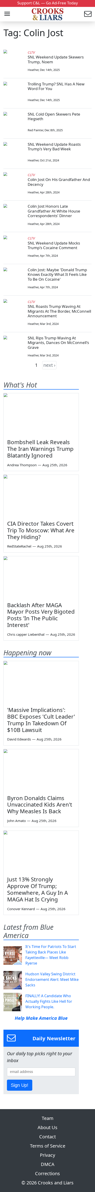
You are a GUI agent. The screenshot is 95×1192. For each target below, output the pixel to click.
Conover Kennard (21, 908)
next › (49, 365)
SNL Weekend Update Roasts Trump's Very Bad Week (54, 147)
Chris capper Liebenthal (26, 634)
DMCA (47, 1164)
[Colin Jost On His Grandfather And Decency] (13, 182)
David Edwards (19, 739)
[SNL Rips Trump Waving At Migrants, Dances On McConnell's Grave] (13, 346)
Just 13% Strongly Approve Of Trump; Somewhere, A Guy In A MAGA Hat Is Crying (37, 889)
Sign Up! (19, 1085)
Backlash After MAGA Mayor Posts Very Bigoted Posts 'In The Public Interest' (41, 615)
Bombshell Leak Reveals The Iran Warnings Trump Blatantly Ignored (40, 448)
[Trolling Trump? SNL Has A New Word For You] (13, 92)
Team (47, 1118)
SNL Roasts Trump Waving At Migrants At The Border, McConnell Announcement (59, 311)
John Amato (16, 820)
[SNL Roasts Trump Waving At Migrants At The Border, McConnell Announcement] (13, 309)
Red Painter (35, 130)
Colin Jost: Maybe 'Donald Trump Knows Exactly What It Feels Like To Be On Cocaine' (57, 274)
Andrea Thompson (22, 465)
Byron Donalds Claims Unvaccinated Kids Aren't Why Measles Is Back (39, 804)
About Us (47, 1127)
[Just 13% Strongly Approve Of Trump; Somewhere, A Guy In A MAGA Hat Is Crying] (41, 852)
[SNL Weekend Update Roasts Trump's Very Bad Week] (13, 152)
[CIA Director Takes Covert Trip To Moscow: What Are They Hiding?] (41, 496)
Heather (33, 70)
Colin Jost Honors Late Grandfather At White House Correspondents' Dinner (54, 211)
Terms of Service (47, 1146)
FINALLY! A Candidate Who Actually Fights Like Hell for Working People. (48, 1001)
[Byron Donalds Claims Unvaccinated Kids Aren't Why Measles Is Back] (41, 770)
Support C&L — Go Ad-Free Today (47, 3)
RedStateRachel (19, 546)
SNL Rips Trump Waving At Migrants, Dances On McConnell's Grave (58, 342)
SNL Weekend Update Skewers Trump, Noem (56, 59)
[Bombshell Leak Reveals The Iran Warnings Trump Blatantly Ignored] (41, 414)
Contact (47, 1137)
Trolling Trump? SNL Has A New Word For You (56, 86)
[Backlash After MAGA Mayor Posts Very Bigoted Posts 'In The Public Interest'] (41, 577)
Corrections (47, 1173)
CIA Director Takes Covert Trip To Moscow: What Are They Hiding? (40, 530)
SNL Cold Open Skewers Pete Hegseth (54, 116)
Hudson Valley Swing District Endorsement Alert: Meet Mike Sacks (52, 979)
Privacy (47, 1155)
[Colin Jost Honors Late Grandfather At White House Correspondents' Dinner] (13, 214)
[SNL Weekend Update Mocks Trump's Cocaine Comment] (13, 246)
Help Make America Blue (41, 1018)
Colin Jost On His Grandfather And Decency (59, 182)
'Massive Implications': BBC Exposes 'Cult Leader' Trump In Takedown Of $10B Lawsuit (41, 719)
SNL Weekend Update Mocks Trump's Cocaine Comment (54, 245)
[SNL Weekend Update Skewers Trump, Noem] (13, 60)
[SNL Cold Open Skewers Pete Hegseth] (13, 122)
